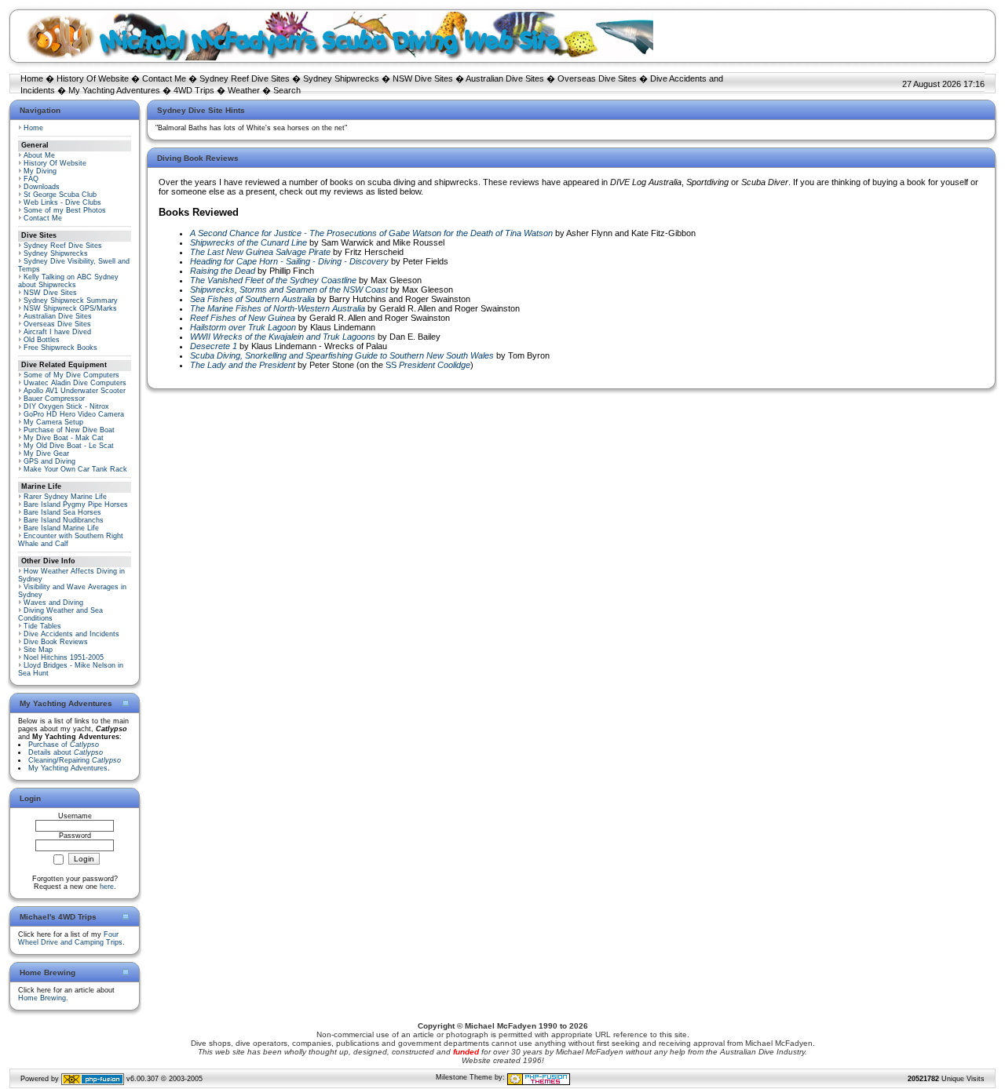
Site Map (38, 650)
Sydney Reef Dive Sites (244, 78)
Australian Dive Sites (505, 78)
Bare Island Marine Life (61, 528)
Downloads (42, 187)
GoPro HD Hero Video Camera (74, 414)
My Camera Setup (53, 422)
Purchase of (63, 744)
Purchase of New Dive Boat (69, 430)
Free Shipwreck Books (60, 347)
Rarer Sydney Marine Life (65, 497)
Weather (244, 90)
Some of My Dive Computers (71, 375)
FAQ (31, 179)
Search (287, 90)
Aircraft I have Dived (57, 332)
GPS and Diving (49, 461)
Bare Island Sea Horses (62, 512)
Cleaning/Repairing (74, 760)
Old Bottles (42, 340)
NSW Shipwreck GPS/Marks (70, 308)
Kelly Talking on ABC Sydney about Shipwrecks (68, 281)
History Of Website (93, 78)
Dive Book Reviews (56, 642)
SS (428, 365)
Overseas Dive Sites (597, 78)
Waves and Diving (53, 602)
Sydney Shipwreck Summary (71, 300)
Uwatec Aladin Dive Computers (75, 383)
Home (31, 78)
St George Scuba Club (60, 194)
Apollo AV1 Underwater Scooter (75, 391)
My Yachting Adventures (114, 90)
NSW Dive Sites (423, 78)
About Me (39, 155)
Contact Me (164, 78)
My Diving (40, 171)
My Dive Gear (46, 453)
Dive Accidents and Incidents (71, 634)
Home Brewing (42, 998)
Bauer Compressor (54, 398)
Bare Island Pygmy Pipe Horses (76, 504)
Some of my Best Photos (65, 210)
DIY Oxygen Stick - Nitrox (66, 406)
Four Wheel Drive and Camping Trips (70, 938)
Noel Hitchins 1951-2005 (64, 657)
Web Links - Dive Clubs (62, 202)
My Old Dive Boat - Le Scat (69, 446)
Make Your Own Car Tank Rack (75, 469)
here (107, 887)
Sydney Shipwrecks (341, 78)
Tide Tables (42, 626)
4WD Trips (194, 90)
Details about (65, 752)
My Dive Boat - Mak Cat (64, 438)
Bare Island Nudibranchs (64, 520)
